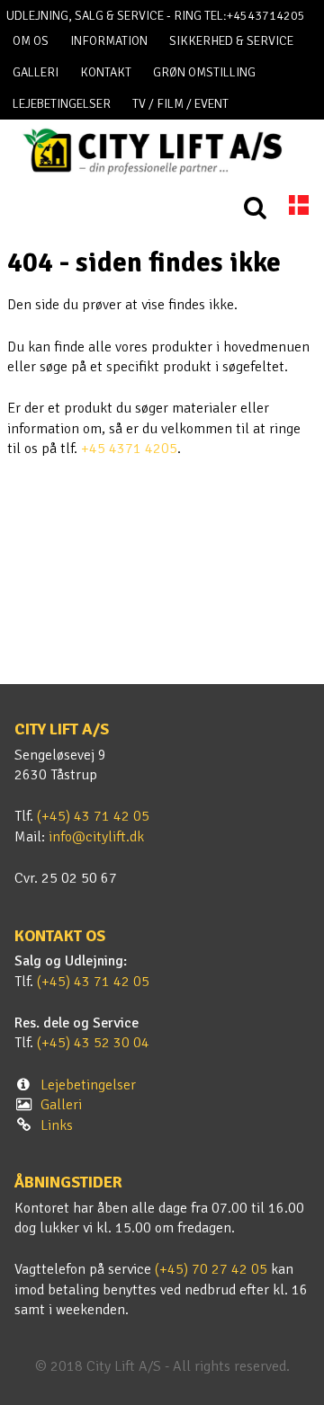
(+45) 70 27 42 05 (211, 1269)
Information (109, 41)
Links (56, 1125)
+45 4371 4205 (129, 449)
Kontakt (105, 72)
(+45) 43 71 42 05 (93, 816)
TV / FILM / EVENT (180, 103)
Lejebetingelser (62, 103)
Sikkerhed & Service (231, 41)
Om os (31, 41)
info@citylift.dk (96, 837)
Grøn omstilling (204, 72)
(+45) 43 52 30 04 (93, 1043)
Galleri (35, 72)
